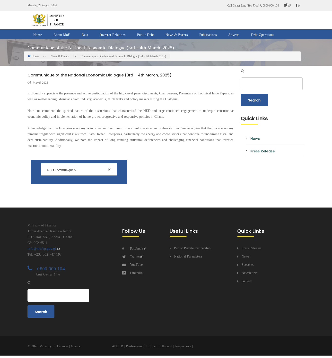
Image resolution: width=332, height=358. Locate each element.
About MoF (61, 35)
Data (85, 35)
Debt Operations (262, 35)
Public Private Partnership (192, 248)
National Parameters (188, 256)
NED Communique (60, 170)
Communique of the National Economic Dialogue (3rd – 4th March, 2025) (123, 56)
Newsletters (250, 273)
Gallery (247, 281)
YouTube (136, 264)
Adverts (233, 35)
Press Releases (251, 248)
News (245, 256)
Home (37, 35)
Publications (208, 35)
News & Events (177, 35)
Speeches (248, 264)
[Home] (48, 20)
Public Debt (145, 35)
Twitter (135, 256)
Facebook (136, 248)
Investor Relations (112, 35)
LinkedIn (136, 273)
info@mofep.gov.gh (42, 248)
